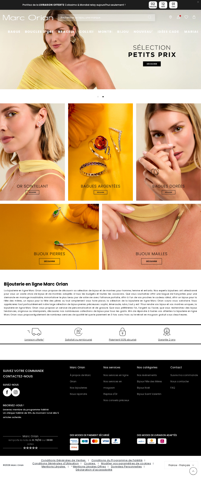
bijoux (163, 304)
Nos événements (147, 375)
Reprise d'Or (110, 394)
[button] (98, 96)
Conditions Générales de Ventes (63, 460)
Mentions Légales (54, 466)
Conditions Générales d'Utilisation (55, 463)
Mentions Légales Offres (89, 466)
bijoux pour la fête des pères (44, 300)
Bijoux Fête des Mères (149, 381)
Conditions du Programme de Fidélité (117, 460)
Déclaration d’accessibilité (94, 470)
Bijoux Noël (143, 387)
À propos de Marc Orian (80, 378)
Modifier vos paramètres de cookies (126, 463)
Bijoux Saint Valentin (149, 394)
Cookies (90, 463)
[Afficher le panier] (194, 17)
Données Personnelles (126, 466)
